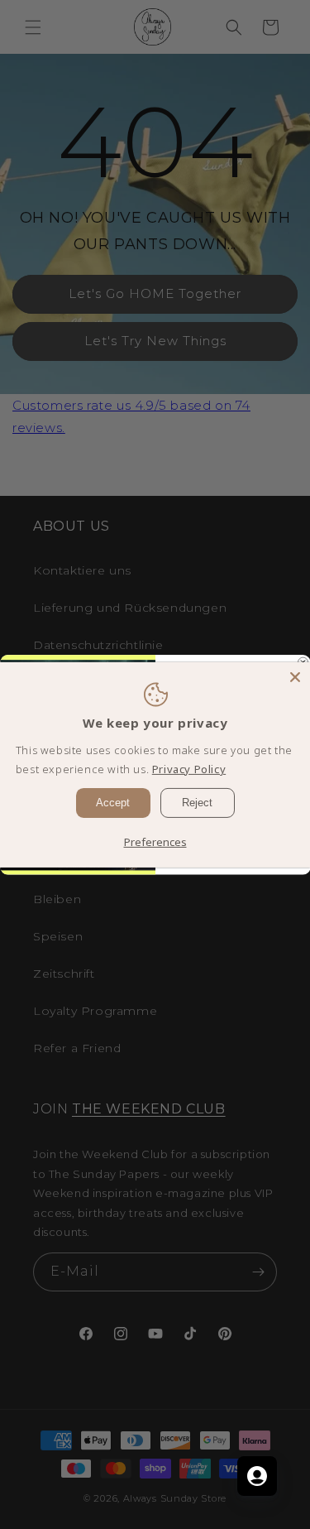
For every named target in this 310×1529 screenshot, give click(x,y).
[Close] (295, 676)
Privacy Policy (189, 769)
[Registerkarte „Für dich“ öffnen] (257, 1476)
